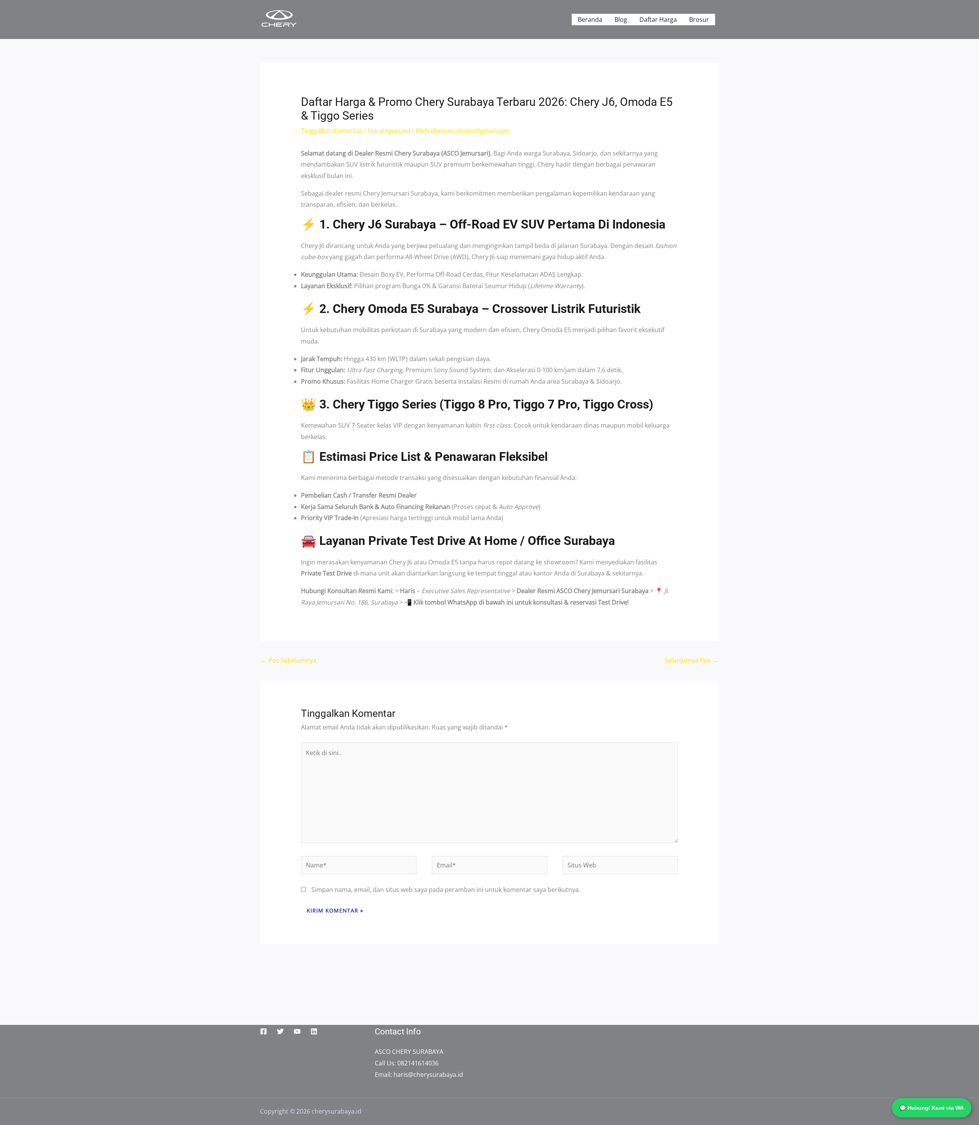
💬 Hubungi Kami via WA (931, 1108)
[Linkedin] (314, 1031)
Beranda (590, 19)
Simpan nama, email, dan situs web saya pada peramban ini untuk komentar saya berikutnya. (445, 889)
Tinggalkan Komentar (332, 130)
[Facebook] (263, 1031)
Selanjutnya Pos (691, 660)
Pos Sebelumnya (288, 660)
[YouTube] (297, 1031)
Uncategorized (389, 130)
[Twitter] (280, 1031)
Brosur (699, 19)
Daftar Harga (658, 19)
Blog (621, 19)
